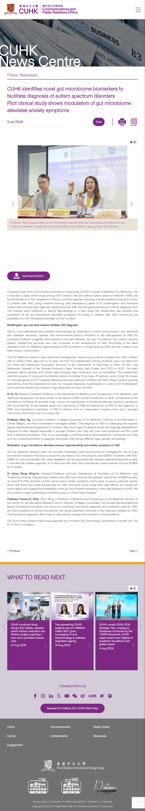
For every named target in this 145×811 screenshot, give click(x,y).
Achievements (59, 736)
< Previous (13, 551)
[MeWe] (120, 126)
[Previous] (13, 204)
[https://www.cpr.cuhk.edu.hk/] (59, 9)
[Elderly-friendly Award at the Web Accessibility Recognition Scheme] (71, 785)
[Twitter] (85, 126)
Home (11, 727)
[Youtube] (67, 696)
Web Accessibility (74, 801)
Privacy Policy (40, 801)
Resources (99, 736)
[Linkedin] (76, 126)
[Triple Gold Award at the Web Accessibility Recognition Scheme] (38, 785)
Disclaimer (56, 801)
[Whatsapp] (111, 126)
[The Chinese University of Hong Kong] (22, 9)
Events (11, 736)
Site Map (107, 801)
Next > (134, 551)
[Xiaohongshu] (92, 696)
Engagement (15, 745)
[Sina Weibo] (102, 126)
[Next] (131, 204)
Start (132, 142)
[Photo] (72, 181)
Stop (134, 142)
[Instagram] (43, 696)
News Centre (101, 727)
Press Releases (22, 75)
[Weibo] (82, 696)
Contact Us (93, 801)
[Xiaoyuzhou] (102, 696)
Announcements (60, 727)
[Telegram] (94, 126)
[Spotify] (110, 696)
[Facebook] (68, 126)
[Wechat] (74, 696)
